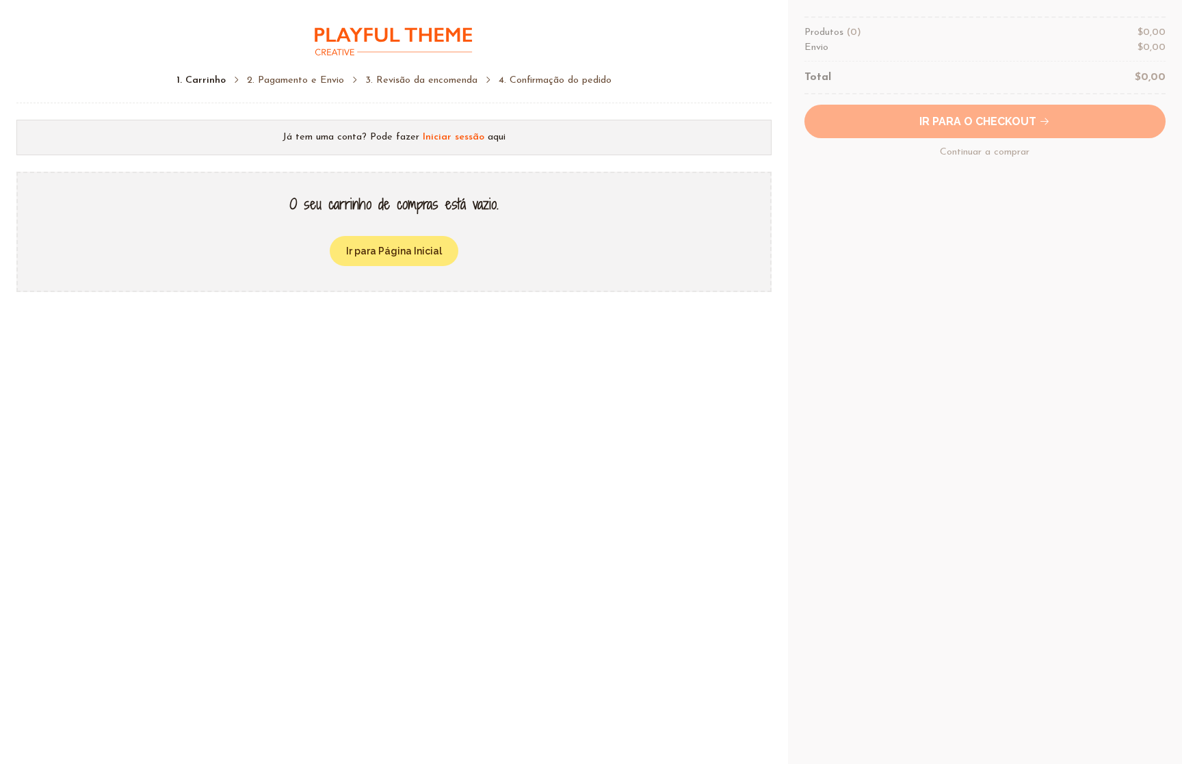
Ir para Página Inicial (394, 251)
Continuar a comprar (984, 152)
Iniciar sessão (453, 137)
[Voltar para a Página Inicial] (394, 42)
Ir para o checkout (979, 121)
